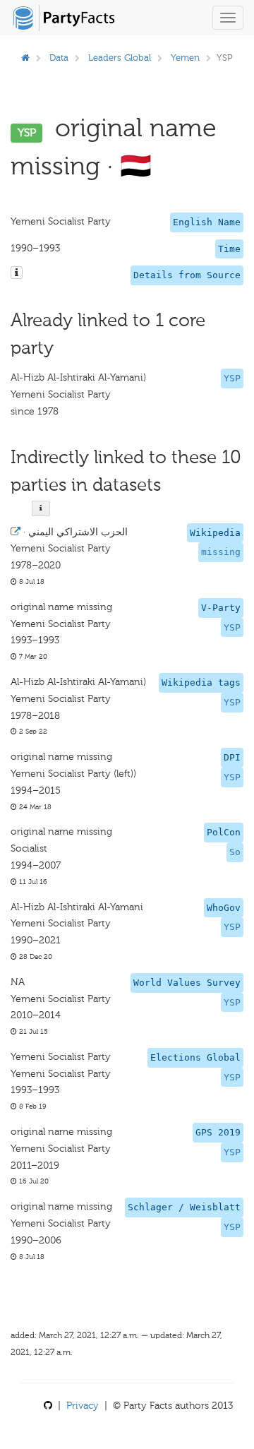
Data (58, 57)
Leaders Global (119, 57)
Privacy (82, 1406)
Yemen (185, 57)
